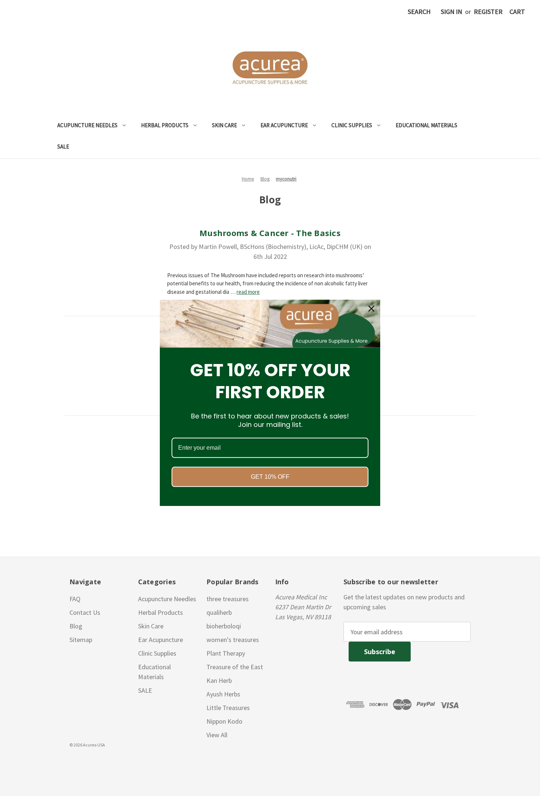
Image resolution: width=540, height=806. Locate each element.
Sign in (451, 11)
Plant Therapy (225, 653)
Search (419, 11)
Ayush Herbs (223, 694)
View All (216, 735)
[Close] (371, 308)
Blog (75, 626)
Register (488, 11)
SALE (63, 146)
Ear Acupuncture (284, 125)
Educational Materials (426, 125)
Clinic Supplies (351, 125)
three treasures (227, 599)
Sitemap (80, 639)
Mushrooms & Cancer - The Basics (270, 232)
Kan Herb (219, 680)
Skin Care (224, 125)
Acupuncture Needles (87, 125)
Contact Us (84, 612)
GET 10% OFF (270, 477)
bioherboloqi (223, 626)
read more (248, 291)
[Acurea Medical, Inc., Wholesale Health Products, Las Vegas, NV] (41, 762)
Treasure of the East (234, 667)
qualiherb (219, 612)
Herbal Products (164, 125)
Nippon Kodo (224, 721)
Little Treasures (228, 707)
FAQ (74, 599)
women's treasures (232, 639)
